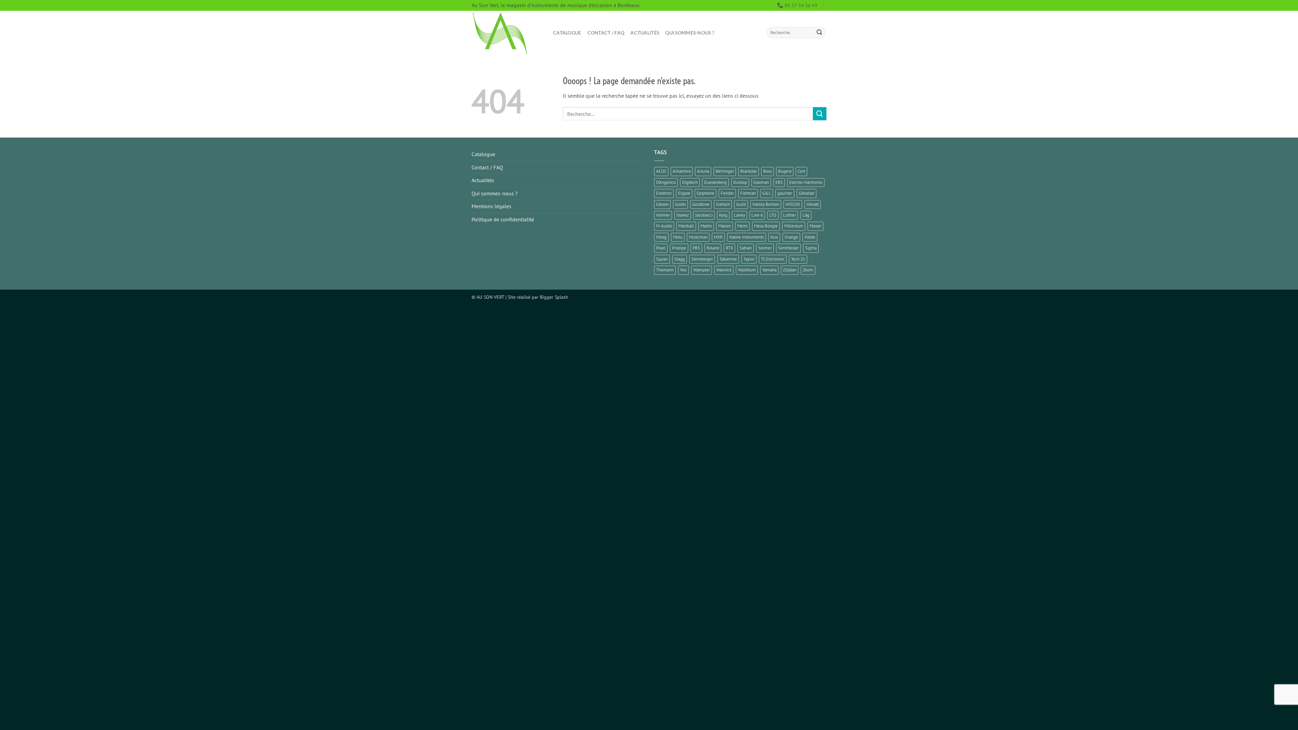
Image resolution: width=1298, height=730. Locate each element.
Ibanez (682, 215)
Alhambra (682, 171)
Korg (723, 215)
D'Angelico (666, 182)
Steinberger (702, 259)
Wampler (701, 270)
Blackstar (748, 171)
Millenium (793, 226)
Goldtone (701, 204)
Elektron (664, 193)
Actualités (644, 32)
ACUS (661, 171)
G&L (766, 193)
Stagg (679, 259)
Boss (767, 171)
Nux (774, 237)
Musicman (698, 237)
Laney (739, 215)
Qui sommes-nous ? (689, 32)
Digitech (690, 182)
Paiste (809, 237)
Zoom (808, 270)
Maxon (724, 226)
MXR (718, 237)
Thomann (665, 270)
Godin (680, 204)
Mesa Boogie (766, 226)
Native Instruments (746, 237)
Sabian (746, 248)
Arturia (703, 171)
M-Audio (664, 226)
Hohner (663, 215)
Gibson (662, 204)
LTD (772, 215)
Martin (706, 226)
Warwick (723, 270)
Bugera (784, 171)
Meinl (742, 226)
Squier (662, 259)
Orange (791, 237)
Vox (683, 270)
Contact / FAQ (606, 32)
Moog (661, 237)
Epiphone (705, 193)
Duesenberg (715, 182)
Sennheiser (788, 248)
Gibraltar (806, 193)
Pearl (661, 248)
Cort (801, 171)
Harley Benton (765, 204)
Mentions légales (491, 206)
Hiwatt (813, 204)
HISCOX (793, 204)
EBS (779, 182)
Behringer (725, 171)
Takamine (728, 259)
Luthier (789, 215)
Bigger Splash (554, 297)
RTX (729, 248)
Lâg (805, 215)
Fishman (748, 193)
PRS (696, 248)
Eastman (761, 182)
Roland (712, 248)
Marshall (686, 226)
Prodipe (679, 248)
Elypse (684, 193)
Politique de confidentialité (503, 219)
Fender (727, 193)
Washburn (747, 270)
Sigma (811, 248)
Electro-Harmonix (805, 182)
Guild (741, 204)
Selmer (765, 248)
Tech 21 (798, 259)
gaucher (784, 193)
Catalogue (567, 32)
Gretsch (723, 204)
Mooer (815, 226)
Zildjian (789, 270)
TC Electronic (773, 259)
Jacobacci (704, 215)
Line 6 (757, 215)
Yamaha (769, 270)
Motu (677, 237)
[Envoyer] (819, 33)
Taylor (748, 259)
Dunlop (740, 182)
